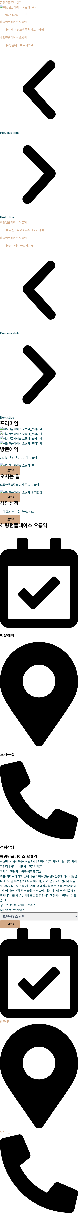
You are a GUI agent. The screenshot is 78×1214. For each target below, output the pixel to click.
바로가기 (10, 924)
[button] (39, 93)
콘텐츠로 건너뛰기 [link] (11, 2)
